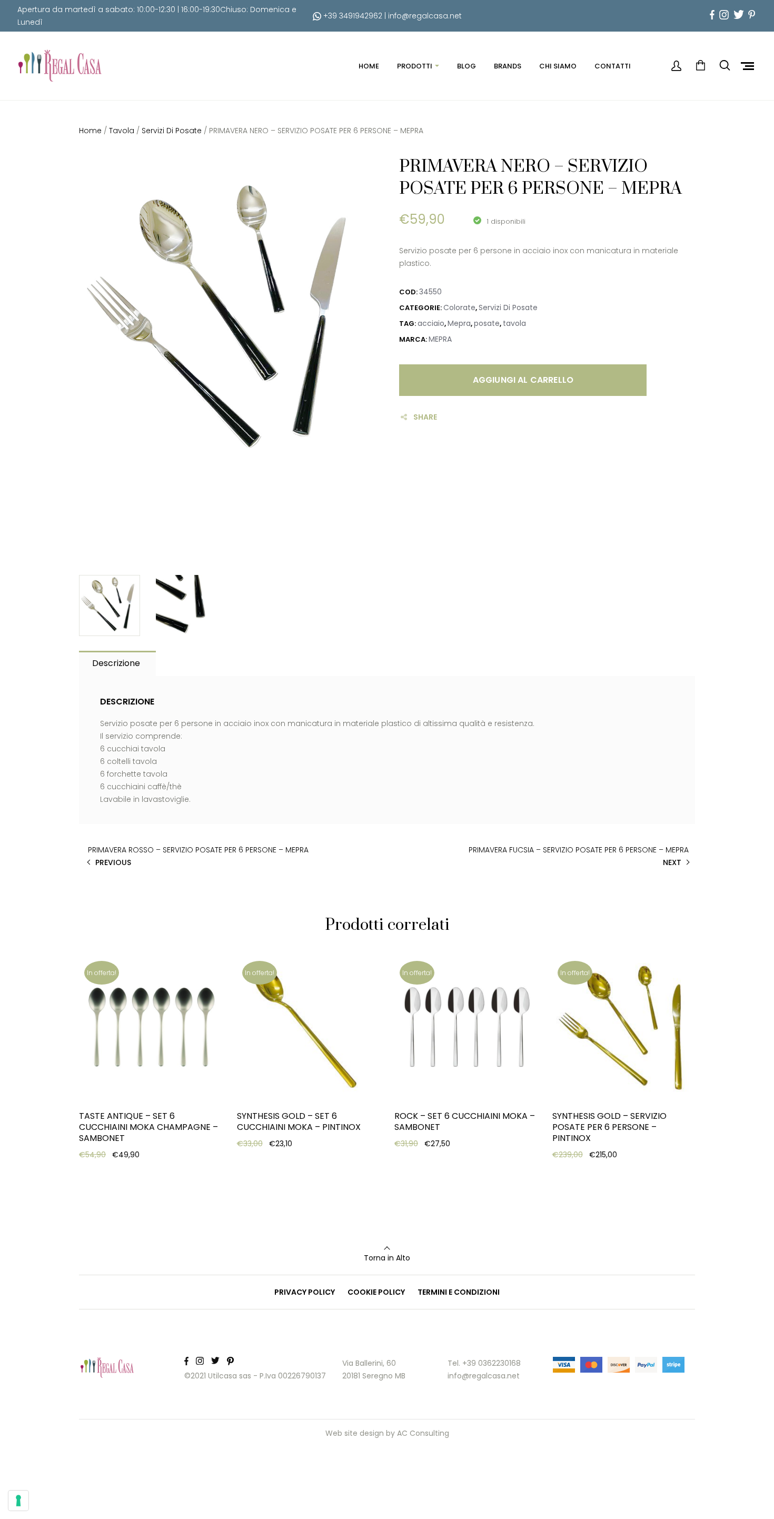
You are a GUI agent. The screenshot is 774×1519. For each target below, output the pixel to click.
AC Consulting (423, 1433)
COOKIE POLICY (376, 1292)
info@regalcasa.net (425, 16)
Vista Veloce (117, 1201)
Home (90, 130)
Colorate (459, 307)
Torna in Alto (387, 1258)
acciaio (431, 323)
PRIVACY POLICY (304, 1292)
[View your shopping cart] (700, 66)
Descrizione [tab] (116, 663)
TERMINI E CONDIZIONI (459, 1292)
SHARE (425, 417)
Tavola (121, 130)
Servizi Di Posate (172, 130)
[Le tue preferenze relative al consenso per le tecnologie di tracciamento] (18, 1501)
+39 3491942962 (351, 16)
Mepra (459, 323)
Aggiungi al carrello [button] (131, 1175)
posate (487, 323)
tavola (514, 323)
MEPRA (440, 339)
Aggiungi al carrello (523, 380)
